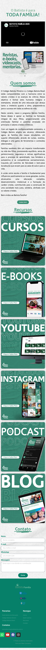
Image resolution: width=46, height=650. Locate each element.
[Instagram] (18, 635)
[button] (2, 2)
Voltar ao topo (23, 73)
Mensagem (5, 560)
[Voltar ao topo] (23, 70)
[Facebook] (13, 635)
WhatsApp (5, 552)
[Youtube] (7, 635)
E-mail (3, 544)
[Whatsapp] (2, 635)
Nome (3, 536)
